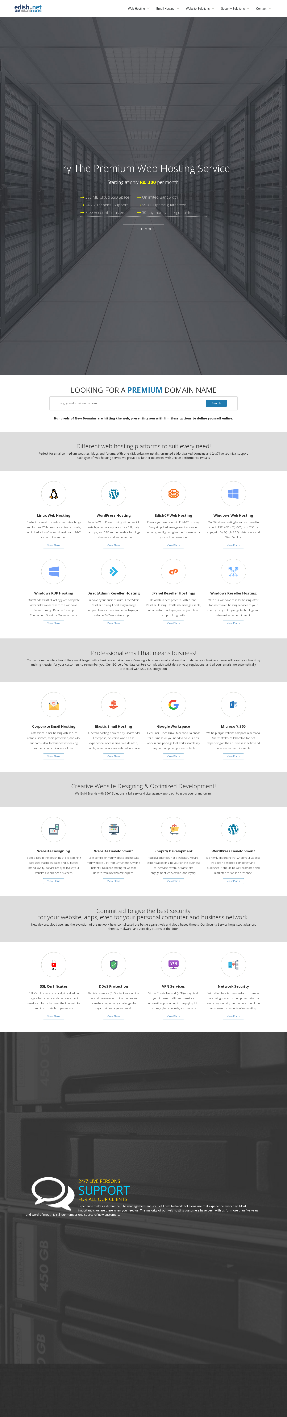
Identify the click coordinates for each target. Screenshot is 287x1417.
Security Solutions (233, 8)
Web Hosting (136, 8)
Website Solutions (198, 8)
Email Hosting (165, 8)
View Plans (53, 545)
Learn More (144, 228)
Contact (261, 8)
